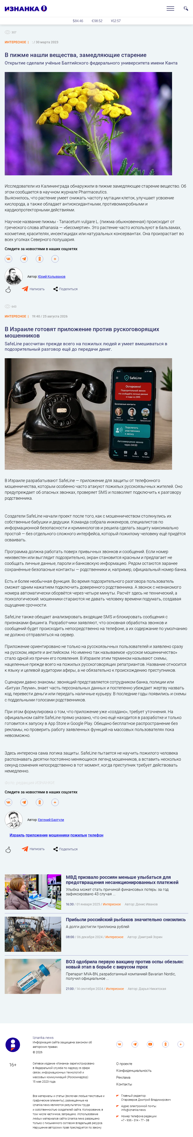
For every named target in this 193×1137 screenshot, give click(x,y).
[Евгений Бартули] (16, 820)
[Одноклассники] (39, 259)
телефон (95, 834)
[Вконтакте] (8, 259)
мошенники (59, 834)
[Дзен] (55, 259)
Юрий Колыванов (51, 276)
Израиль (17, 834)
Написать (37, 289)
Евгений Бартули (51, 819)
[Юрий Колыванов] (16, 276)
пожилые (78, 834)
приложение (37, 834)
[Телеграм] (24, 259)
